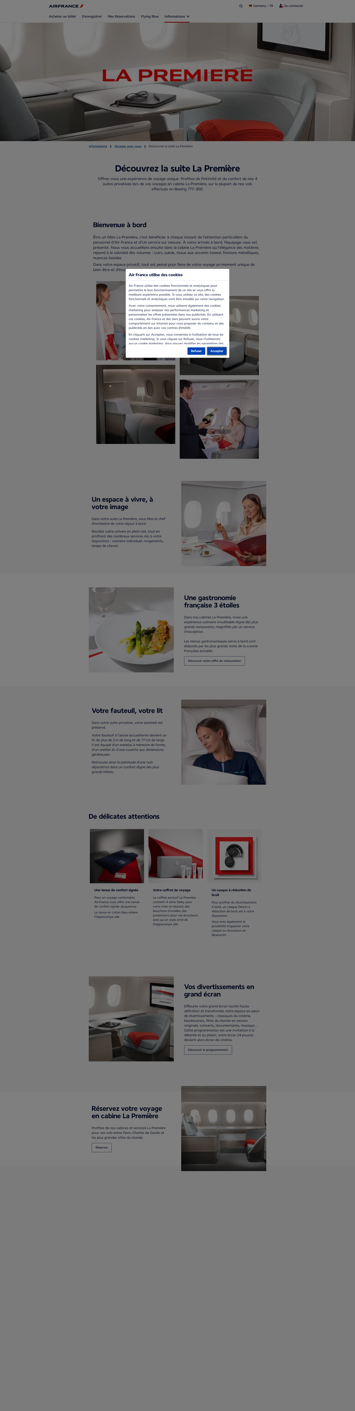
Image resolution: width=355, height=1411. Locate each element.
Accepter (216, 351)
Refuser (196, 351)
